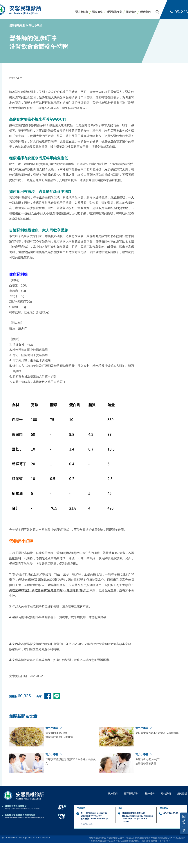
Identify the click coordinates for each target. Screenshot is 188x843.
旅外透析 (150, 793)
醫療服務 (97, 11)
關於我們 (131, 11)
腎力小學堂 (35, 25)
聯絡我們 (145, 11)
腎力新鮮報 (81, 11)
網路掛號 (183, 825)
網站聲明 (182, 793)
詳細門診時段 (87, 824)
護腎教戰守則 (114, 11)
